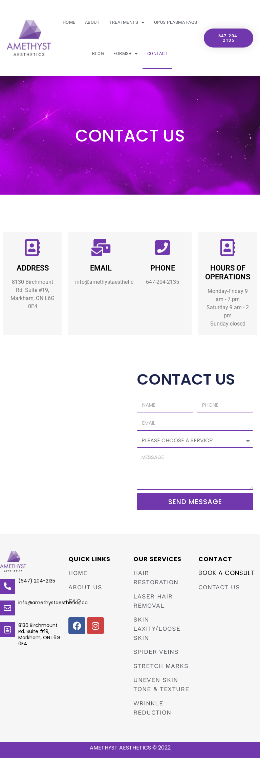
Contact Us (219, 587)
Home (69, 22)
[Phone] (162, 247)
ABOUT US (85, 587)
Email (101, 268)
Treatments (123, 22)
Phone (162, 268)
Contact (157, 53)
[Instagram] (95, 625)
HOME (77, 572)
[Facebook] (76, 625)
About (92, 22)
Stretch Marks (161, 665)
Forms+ (122, 53)
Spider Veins (156, 651)
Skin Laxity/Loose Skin (156, 628)
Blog (98, 53)
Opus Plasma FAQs (175, 22)
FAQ (74, 601)
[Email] (100, 247)
